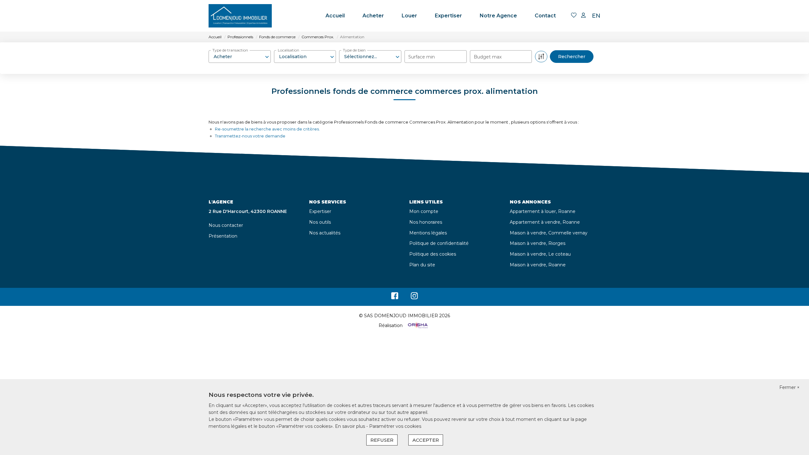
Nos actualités (324, 233)
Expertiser (448, 16)
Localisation (288, 50)
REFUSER (381, 440)
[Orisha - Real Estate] (417, 325)
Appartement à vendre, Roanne (545, 222)
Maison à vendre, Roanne (538, 265)
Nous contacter (226, 225)
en (596, 15)
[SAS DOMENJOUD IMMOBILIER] (240, 15)
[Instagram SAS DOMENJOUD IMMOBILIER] (414, 297)
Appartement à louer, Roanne (542, 211)
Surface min (421, 57)
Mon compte (423, 211)
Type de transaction (230, 50)
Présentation (223, 236)
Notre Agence (498, 16)
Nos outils (320, 222)
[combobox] (240, 57)
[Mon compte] (583, 15)
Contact (545, 16)
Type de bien (354, 50)
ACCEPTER (425, 440)
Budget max (488, 57)
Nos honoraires (425, 222)
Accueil (335, 16)
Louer (409, 16)
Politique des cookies (432, 254)
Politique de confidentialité (439, 243)
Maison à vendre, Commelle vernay (548, 233)
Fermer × (789, 387)
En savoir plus (350, 426)
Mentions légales (428, 233)
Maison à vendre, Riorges (537, 243)
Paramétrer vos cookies (395, 426)
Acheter (373, 16)
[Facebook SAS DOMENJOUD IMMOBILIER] (394, 297)
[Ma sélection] (574, 15)
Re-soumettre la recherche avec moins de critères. (267, 128)
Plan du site (422, 265)
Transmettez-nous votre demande (250, 135)
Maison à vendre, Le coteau (540, 254)
